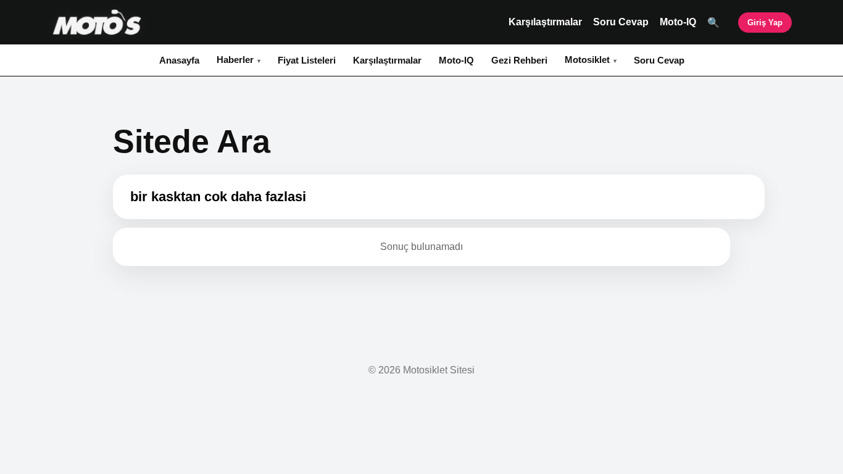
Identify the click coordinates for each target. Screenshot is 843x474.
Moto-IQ (678, 22)
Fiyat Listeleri (307, 60)
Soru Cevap (621, 22)
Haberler (235, 59)
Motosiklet (587, 59)
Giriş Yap (765, 22)
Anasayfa (179, 60)
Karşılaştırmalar (545, 22)
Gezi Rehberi (519, 60)
